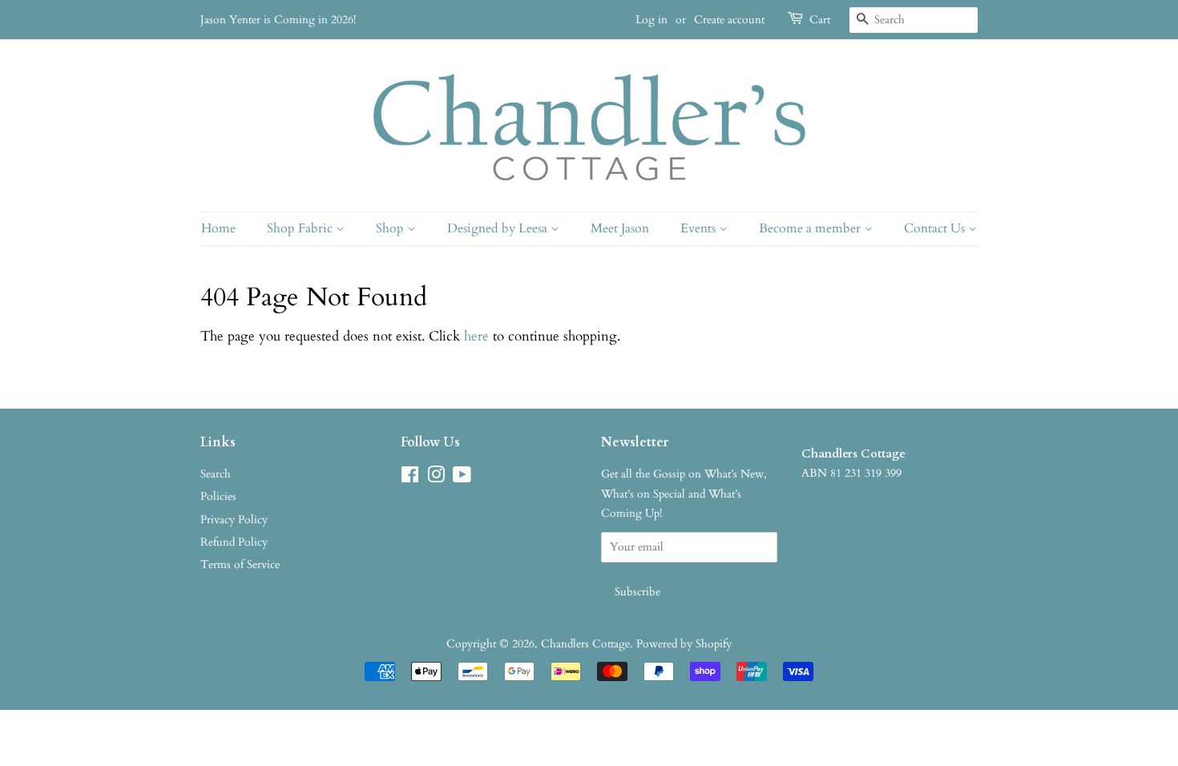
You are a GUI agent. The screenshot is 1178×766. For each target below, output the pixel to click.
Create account (729, 19)
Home (218, 228)
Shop (391, 228)
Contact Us (936, 228)
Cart (819, 19)
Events (699, 228)
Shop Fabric (301, 228)
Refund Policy (234, 542)
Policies (218, 496)
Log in (651, 19)
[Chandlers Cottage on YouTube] (462, 478)
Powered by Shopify (684, 643)
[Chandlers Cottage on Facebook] (410, 478)
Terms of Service (240, 564)
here (476, 336)
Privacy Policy (234, 519)
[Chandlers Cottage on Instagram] (436, 478)
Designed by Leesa (499, 228)
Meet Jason (620, 228)
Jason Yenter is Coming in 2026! (278, 19)
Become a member (811, 228)
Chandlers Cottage (585, 643)
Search (215, 474)
